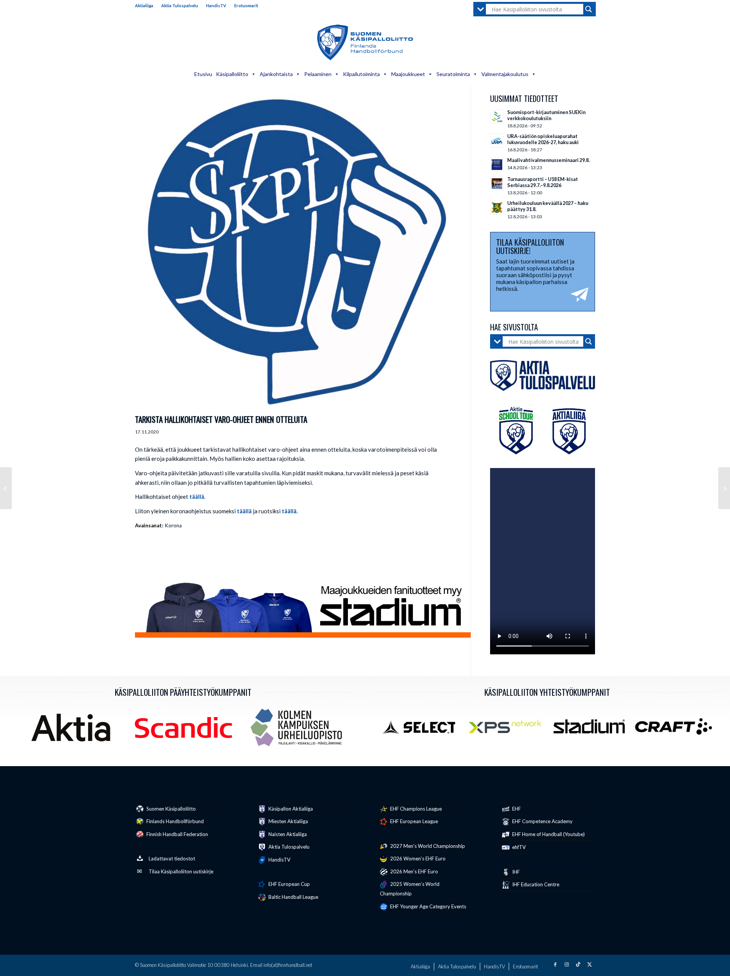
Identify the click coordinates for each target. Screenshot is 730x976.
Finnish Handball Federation (176, 834)
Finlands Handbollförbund (174, 821)
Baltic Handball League (292, 897)
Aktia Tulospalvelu (179, 5)
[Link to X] (589, 964)
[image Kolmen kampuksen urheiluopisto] (299, 730)
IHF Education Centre (535, 884)
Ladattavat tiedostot (172, 858)
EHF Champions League (415, 809)
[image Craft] (676, 729)
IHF (515, 872)
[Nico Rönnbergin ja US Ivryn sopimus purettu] (724, 488)
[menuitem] (146, 6)
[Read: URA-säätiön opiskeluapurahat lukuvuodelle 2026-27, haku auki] (497, 141)
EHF (516, 809)
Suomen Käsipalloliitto (170, 809)
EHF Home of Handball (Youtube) (548, 834)
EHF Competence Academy (542, 821)
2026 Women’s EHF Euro (417, 858)
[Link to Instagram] (566, 964)
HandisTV (216, 5)
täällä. (197, 496)
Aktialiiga (144, 5)
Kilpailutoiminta (361, 74)
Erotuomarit (246, 5)
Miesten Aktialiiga (287, 821)
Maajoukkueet (408, 74)
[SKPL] (293, 252)
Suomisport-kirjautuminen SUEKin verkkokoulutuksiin (546, 115)
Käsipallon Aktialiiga (290, 809)
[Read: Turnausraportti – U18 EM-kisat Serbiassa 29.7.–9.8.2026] (497, 183)
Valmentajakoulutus (504, 74)
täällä (244, 511)
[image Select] (423, 729)
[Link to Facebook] (555, 964)
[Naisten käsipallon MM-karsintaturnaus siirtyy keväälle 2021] (6, 488)
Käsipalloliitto (232, 74)
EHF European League (413, 821)
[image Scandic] (186, 730)
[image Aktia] (73, 730)
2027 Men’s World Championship (427, 846)
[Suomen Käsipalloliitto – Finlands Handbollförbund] (365, 43)
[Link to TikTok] (578, 964)
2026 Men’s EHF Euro (413, 871)
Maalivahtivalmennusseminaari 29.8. (548, 160)
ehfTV (518, 847)
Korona (173, 525)
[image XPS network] (508, 729)
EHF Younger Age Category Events (427, 906)
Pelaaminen (318, 74)
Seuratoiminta (453, 74)
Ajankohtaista (276, 74)
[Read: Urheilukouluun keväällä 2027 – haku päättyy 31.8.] (497, 207)
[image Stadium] (592, 729)
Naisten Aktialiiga (287, 834)
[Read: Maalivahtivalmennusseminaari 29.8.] (497, 164)
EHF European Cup (288, 884)
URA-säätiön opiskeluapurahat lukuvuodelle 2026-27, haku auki (543, 139)
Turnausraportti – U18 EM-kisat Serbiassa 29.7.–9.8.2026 (542, 182)
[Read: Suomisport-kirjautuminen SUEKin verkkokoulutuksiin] (497, 117)
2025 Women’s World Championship (410, 889)
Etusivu (203, 74)
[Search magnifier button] (588, 9)
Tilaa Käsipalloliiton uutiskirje (181, 871)
